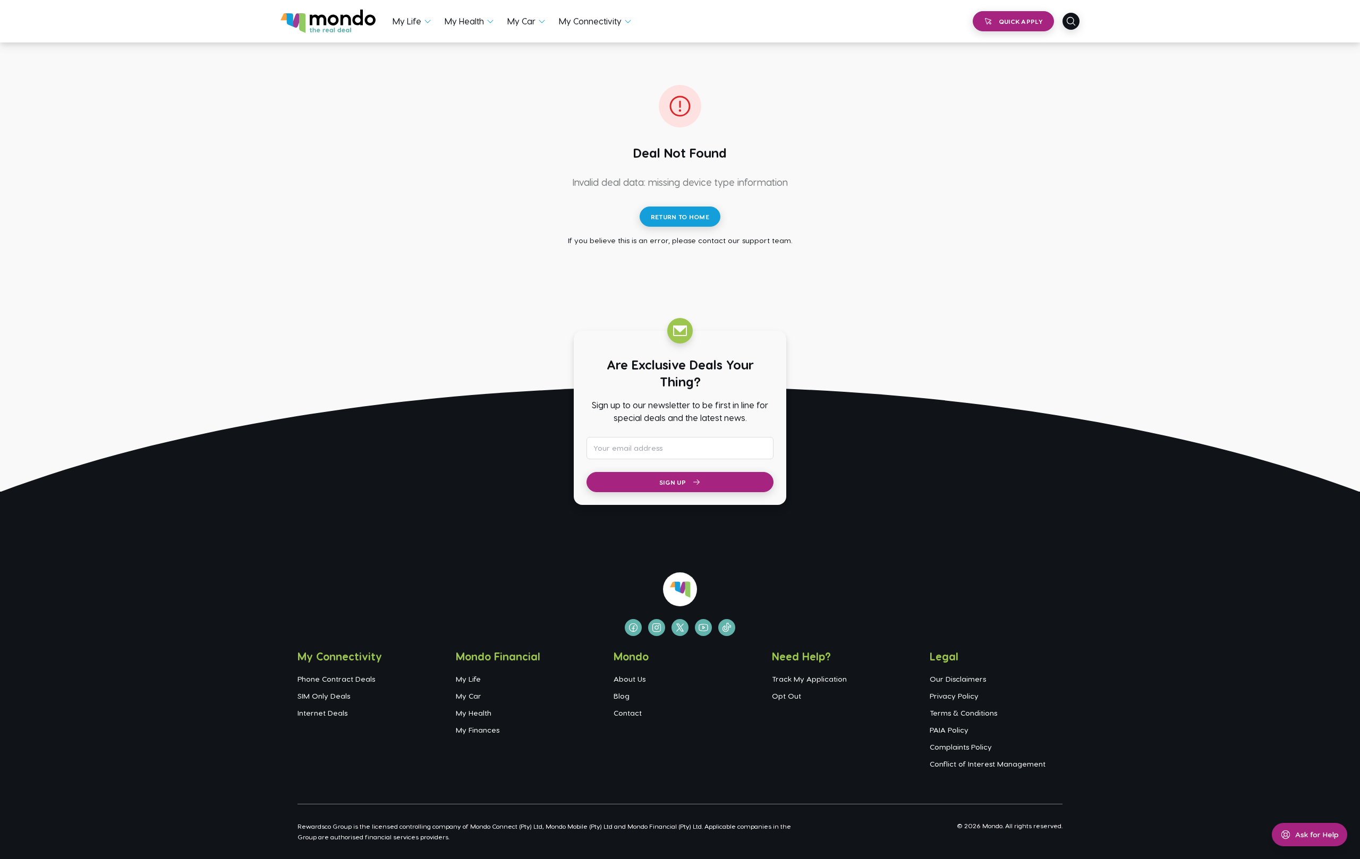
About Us (629, 678)
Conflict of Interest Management (988, 763)
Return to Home (680, 216)
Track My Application (809, 678)
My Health (464, 21)
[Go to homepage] (328, 21)
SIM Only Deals (324, 695)
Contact (628, 712)
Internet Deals (322, 712)
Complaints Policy (961, 746)
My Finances (477, 729)
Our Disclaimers (958, 678)
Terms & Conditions (963, 712)
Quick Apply (1021, 21)
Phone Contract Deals (336, 678)
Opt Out (786, 695)
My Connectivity (590, 21)
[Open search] (1071, 21)
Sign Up (672, 482)
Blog (622, 695)
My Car (521, 21)
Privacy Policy (954, 695)
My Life (407, 21)
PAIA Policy (949, 729)
